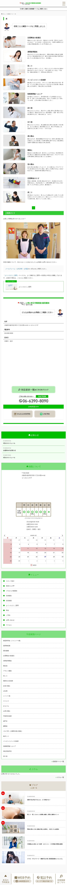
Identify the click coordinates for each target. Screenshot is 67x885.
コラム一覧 (60, 777)
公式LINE (20, 269)
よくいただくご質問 (11, 275)
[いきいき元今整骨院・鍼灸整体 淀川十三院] (30, 3)
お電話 (26, 269)
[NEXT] (62, 535)
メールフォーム (10, 269)
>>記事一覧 (33, 788)
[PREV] (5, 535)
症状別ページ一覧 (58, 761)
